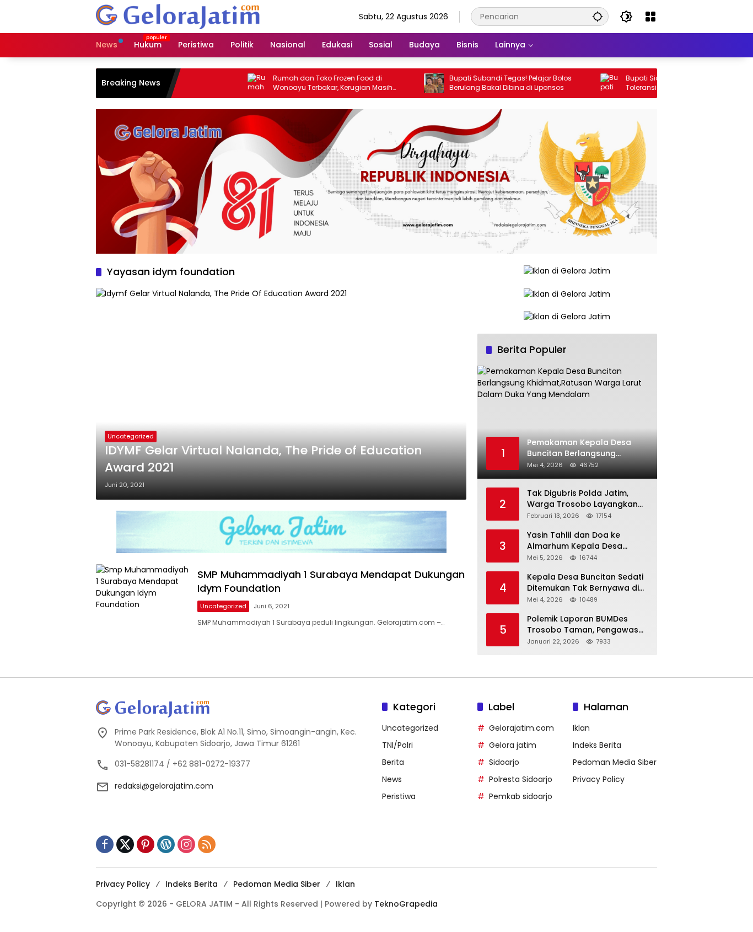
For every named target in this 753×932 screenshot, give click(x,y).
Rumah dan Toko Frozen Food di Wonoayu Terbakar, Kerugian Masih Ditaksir (309, 83)
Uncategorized (130, 436)
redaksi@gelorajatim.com (164, 785)
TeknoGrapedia (406, 903)
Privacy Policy (599, 779)
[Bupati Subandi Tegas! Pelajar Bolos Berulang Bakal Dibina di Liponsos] (410, 83)
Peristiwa (399, 796)
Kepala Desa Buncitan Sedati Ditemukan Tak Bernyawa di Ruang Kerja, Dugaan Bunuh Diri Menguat (585, 582)
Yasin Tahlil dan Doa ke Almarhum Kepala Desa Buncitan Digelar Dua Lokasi (582, 540)
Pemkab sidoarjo (520, 796)
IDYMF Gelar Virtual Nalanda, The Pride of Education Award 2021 (263, 459)
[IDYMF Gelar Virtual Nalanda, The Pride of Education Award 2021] (281, 394)
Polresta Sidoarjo (520, 779)
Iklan (581, 727)
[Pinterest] (145, 844)
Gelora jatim (512, 745)
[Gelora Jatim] (178, 16)
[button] (598, 16)
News (392, 779)
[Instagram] (186, 844)
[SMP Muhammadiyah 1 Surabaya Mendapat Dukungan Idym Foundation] (142, 597)
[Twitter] (125, 844)
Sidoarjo (504, 762)
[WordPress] (166, 844)
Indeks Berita (597, 745)
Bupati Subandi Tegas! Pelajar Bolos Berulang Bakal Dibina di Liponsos (487, 83)
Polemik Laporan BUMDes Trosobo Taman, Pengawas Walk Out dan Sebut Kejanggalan (582, 624)
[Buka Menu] (650, 16)
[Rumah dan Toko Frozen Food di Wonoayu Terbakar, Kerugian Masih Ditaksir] (234, 83)
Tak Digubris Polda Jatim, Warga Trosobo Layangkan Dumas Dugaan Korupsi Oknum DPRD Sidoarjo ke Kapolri (582, 499)
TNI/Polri (397, 745)
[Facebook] (105, 844)
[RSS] (207, 844)
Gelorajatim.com (521, 727)
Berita (393, 762)
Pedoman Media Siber (615, 762)
